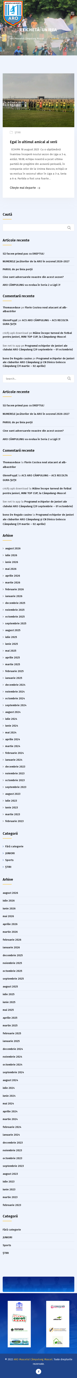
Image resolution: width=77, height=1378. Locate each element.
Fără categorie (14, 846)
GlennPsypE (10, 320)
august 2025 (12, 630)
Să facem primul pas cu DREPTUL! (23, 253)
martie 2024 (12, 746)
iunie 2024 (11, 725)
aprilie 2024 (12, 739)
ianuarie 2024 (13, 759)
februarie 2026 (14, 589)
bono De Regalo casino (17, 358)
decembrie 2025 (15, 603)
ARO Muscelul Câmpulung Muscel (33, 1359)
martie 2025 (12, 664)
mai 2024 (10, 732)
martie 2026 (12, 582)
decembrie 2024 (15, 684)
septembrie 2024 (16, 705)
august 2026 (13, 548)
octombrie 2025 (15, 616)
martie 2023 (12, 814)
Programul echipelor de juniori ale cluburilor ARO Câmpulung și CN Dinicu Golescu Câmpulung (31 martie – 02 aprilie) (38, 362)
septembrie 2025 (15, 623)
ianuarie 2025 (13, 678)
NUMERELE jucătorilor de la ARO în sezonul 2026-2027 (36, 261)
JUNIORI (10, 853)
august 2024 (13, 712)
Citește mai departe (23, 187)
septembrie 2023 (15, 787)
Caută (7, 214)
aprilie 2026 (12, 575)
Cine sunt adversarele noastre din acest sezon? (33, 277)
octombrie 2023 (15, 780)
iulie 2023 (11, 800)
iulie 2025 (11, 637)
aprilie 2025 (12, 657)
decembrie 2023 (15, 766)
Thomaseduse (11, 307)
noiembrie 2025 (15, 609)
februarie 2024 (14, 753)
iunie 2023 (11, 807)
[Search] (71, 379)
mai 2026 (10, 569)
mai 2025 (10, 650)
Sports (9, 860)
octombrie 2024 (15, 698)
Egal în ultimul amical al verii (33, 142)
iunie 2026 (11, 562)
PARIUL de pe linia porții (18, 269)
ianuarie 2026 (13, 596)
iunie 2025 (11, 643)
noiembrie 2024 (15, 691)
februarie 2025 (14, 671)
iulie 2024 (11, 718)
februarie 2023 (14, 821)
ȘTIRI (18, 132)
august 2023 (12, 793)
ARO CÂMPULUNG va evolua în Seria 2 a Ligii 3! (31, 285)
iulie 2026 (11, 555)
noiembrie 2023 (15, 773)
